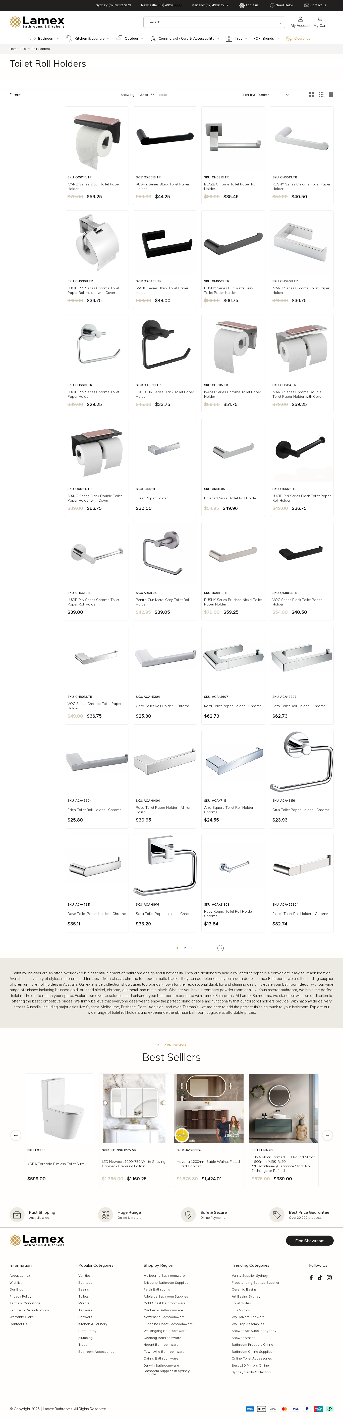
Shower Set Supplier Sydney (254, 1331)
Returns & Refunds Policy (29, 1310)
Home (14, 49)
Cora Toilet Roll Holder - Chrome (163, 706)
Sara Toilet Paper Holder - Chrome (165, 913)
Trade (83, 1344)
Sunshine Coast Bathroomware (168, 1324)
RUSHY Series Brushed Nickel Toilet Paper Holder (233, 601)
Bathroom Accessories (96, 1351)
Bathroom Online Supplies (252, 1351)
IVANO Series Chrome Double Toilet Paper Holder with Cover (297, 394)
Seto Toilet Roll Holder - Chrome (299, 706)
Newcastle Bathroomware (164, 1317)
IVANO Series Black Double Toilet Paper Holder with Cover (95, 498)
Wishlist (16, 1282)
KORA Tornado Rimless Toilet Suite (56, 1164)
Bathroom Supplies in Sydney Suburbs (167, 1373)
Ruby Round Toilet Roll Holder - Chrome (230, 913)
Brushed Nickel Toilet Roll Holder (230, 498)
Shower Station (244, 1337)
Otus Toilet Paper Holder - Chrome (301, 809)
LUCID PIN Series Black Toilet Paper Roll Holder (301, 498)
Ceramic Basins (244, 1289)
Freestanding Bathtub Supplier (255, 1282)
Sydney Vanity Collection (251, 1372)
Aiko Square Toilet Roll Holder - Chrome (230, 809)
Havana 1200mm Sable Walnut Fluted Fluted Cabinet (208, 1163)
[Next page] (220, 948)
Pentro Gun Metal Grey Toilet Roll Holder (163, 601)
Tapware (85, 1310)
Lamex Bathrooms (57, 1409)
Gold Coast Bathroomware (165, 1303)
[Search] (279, 22)
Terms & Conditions (25, 1303)
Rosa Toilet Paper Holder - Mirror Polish (163, 809)
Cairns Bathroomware (161, 1358)
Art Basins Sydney (246, 1296)
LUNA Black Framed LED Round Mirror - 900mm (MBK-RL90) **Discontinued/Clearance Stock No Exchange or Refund (283, 1164)
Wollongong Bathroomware (165, 1331)
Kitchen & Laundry (92, 1324)
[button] (320, 22)
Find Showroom (309, 1240)
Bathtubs (85, 1282)
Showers (85, 1317)
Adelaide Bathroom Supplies (166, 1296)
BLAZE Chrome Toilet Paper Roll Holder (230, 186)
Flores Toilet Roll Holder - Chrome (300, 913)
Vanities (84, 1275)
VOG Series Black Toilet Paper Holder (297, 601)
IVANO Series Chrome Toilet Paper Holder (300, 290)
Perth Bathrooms (157, 1289)
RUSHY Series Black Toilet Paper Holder (162, 186)
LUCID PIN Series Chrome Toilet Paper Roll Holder (93, 601)
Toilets (83, 1296)
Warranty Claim (22, 1317)
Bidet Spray (87, 1331)
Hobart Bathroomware (161, 1344)
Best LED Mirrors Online (250, 1365)
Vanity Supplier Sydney (250, 1275)
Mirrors (83, 1303)
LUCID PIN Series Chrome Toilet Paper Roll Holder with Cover (93, 290)
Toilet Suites (241, 1303)
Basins (83, 1289)
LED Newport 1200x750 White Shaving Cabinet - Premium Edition (133, 1163)
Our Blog (16, 1289)
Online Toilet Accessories (252, 1358)
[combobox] (214, 22)
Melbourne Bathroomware (164, 1275)
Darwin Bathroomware (161, 1365)
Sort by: (249, 95)
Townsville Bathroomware (164, 1351)
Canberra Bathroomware (163, 1310)
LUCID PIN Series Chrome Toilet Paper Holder (93, 394)
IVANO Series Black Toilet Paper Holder (94, 186)
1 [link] (177, 948)
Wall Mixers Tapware (248, 1317)
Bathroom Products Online (252, 1344)
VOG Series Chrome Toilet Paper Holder (95, 705)
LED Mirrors (241, 1310)
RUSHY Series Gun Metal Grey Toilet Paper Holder (228, 290)
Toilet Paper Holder (152, 498)
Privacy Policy (20, 1296)
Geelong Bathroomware (162, 1337)
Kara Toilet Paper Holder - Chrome (233, 706)
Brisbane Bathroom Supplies (166, 1282)
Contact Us (18, 1324)
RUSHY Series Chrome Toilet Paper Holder (301, 186)
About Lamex (20, 1275)
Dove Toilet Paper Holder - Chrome (97, 913)
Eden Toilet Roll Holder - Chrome (95, 809)
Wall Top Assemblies (248, 1324)
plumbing (85, 1337)
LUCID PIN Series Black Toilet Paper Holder (165, 394)
